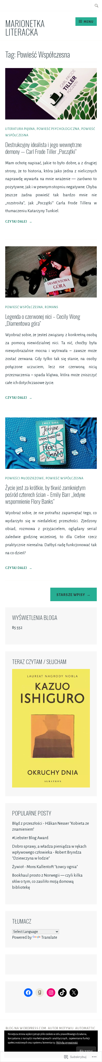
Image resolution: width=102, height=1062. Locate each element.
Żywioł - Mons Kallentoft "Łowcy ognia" (45, 867)
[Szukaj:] (96, 5)
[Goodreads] (39, 992)
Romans (51, 307)
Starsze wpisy (70, 595)
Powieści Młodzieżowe (24, 478)
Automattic (85, 1028)
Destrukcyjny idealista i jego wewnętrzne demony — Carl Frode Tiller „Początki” (43, 148)
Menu (88, 21)
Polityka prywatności (67, 1042)
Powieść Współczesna (24, 307)
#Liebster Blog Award (30, 838)
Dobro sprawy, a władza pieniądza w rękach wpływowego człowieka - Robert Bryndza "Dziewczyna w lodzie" (49, 852)
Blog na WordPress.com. (26, 1028)
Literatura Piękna (20, 129)
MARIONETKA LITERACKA (25, 27)
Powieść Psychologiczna (58, 129)
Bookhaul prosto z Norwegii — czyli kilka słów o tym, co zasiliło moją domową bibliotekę (47, 881)
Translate (49, 937)
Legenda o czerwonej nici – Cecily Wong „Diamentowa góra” (42, 319)
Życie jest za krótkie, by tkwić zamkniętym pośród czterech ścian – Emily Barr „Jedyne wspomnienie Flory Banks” (45, 494)
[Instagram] (51, 992)
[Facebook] (28, 992)
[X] (74, 992)
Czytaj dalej (18, 222)
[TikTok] (62, 992)
